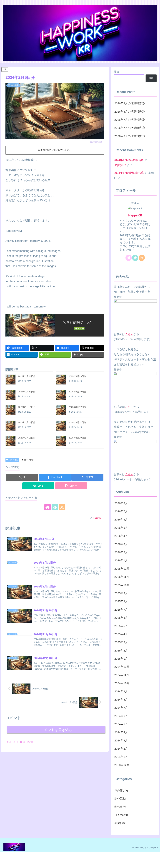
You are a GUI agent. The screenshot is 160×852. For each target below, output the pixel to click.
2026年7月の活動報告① (129, 127)
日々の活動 (13, 460)
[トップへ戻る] (155, 847)
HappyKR (120, 165)
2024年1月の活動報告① (129, 160)
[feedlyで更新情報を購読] (55, 507)
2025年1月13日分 (26, 437)
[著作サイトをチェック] (47, 507)
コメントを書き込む (56, 730)
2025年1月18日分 (26, 407)
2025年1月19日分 (77, 391)
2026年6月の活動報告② (129, 136)
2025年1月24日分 (26, 376)
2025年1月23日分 (77, 376)
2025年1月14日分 (77, 422)
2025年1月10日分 (77, 437)
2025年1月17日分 (77, 407)
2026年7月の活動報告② (129, 119)
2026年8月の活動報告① (129, 111)
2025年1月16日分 (26, 422)
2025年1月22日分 (26, 391)
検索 (116, 71)
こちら (129, 334)
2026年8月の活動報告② (129, 103)
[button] (71, 485)
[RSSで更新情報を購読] (62, 507)
